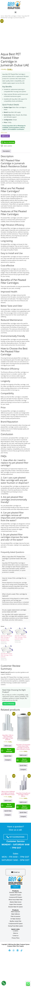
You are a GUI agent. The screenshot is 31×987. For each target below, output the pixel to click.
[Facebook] (9, 950)
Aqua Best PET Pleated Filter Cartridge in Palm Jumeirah (6, 655)
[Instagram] (13, 950)
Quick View (8, 756)
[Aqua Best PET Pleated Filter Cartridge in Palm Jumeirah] (7, 649)
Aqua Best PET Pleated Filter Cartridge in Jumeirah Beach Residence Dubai (6, 638)
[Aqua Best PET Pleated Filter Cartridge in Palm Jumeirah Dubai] (21, 631)
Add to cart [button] (8, 746)
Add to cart (5, 136)
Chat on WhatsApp (9, 704)
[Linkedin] (17, 950)
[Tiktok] (21, 950)
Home (2, 16)
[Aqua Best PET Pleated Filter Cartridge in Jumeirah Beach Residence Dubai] (7, 631)
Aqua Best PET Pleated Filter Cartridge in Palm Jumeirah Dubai (20, 637)
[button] (15, 12)
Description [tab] (6, 151)
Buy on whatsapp (9, 142)
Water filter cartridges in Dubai (13, 16)
